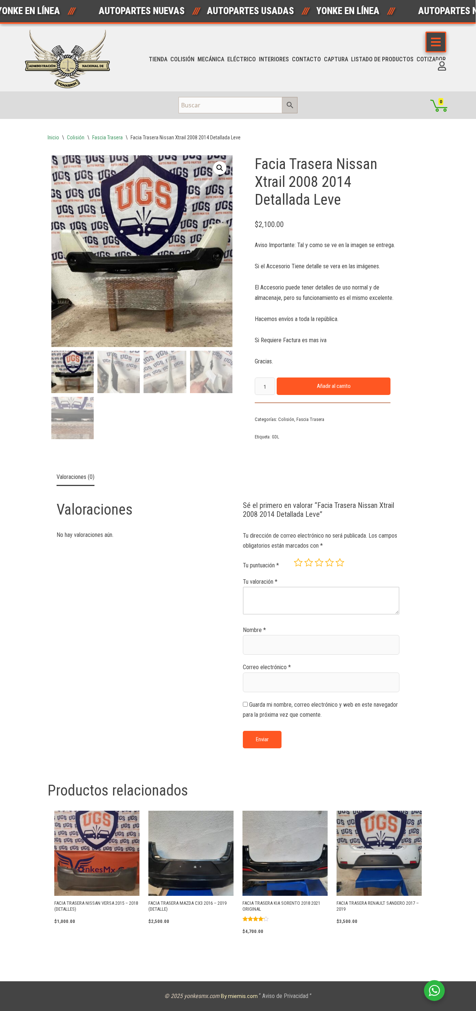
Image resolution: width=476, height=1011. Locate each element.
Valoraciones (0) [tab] (75, 476)
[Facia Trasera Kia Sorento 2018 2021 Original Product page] (285, 853)
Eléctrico (241, 59)
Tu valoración (260, 581)
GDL (275, 437)
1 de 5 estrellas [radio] (298, 562)
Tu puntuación (261, 565)
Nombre (254, 630)
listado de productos (382, 59)
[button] (219, 168)
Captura (336, 59)
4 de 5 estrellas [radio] (329, 562)
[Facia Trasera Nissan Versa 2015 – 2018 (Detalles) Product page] (96, 853)
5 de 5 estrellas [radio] (339, 562)
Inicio (53, 137)
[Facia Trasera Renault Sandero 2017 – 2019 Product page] (379, 853)
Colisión (182, 59)
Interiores (274, 59)
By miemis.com (240, 996)
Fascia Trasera (107, 137)
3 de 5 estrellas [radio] (319, 562)
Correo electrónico (267, 667)
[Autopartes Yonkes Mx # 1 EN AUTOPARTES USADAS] (70, 59)
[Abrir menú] (435, 42)
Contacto (306, 59)
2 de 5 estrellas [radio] (308, 562)
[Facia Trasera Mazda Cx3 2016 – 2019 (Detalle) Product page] (190, 853)
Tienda (158, 59)
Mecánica (210, 59)
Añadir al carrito (334, 386)
